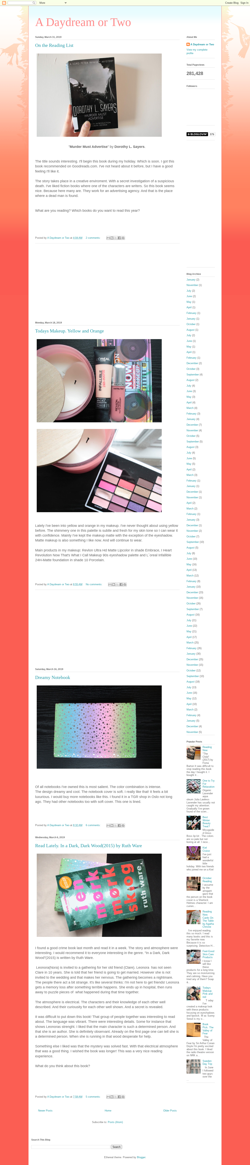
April (189, 307)
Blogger (141, 1157)
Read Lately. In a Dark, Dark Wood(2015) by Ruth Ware (88, 845)
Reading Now (207, 749)
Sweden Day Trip (207, 1063)
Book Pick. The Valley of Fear (208, 1029)
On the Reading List (54, 45)
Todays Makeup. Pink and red (207, 992)
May (189, 301)
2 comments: (93, 237)
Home (108, 1110)
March (190, 407)
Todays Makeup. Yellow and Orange (69, 330)
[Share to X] (116, 238)
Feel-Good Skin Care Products (208, 954)
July (189, 290)
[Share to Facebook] (119, 238)
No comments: (94, 584)
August (191, 329)
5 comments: (93, 1096)
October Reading (207, 880)
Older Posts (170, 1110)
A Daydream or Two (83, 22)
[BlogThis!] (112, 238)
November (192, 285)
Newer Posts (45, 1110)
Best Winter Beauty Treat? (207, 822)
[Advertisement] (107, 281)
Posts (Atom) (115, 1122)
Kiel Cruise (206, 849)
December (192, 363)
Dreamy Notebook (52, 677)
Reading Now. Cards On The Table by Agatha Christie (208, 919)
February (191, 313)
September (193, 374)
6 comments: (93, 825)
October (191, 324)
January (191, 279)
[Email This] (108, 238)
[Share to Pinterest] (123, 238)
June (189, 296)
